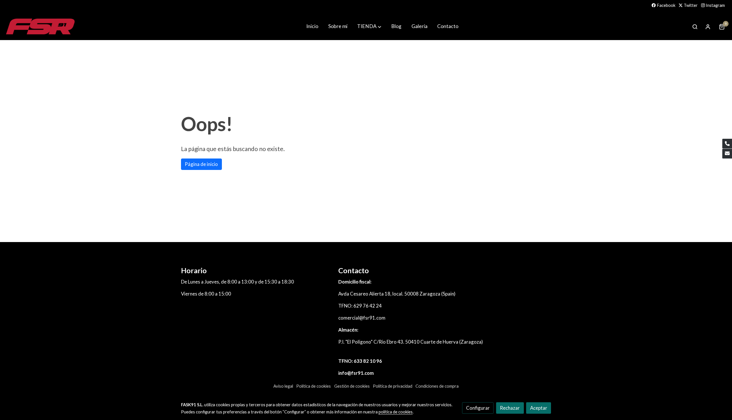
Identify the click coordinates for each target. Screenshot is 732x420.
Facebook (665, 5)
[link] (40, 26)
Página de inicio (201, 164)
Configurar (478, 408)
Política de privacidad (392, 386)
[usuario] (708, 26)
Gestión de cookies (352, 386)
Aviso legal (283, 386)
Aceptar (538, 408)
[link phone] (727, 143)
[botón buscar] (695, 26)
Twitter (690, 5)
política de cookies (396, 411)
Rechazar (510, 408)
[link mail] (727, 154)
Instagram (715, 5)
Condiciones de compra (437, 386)
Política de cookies (313, 386)
